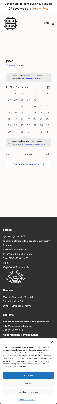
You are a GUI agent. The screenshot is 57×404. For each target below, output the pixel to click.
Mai (10, 154)
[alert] (28, 142)
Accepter (28, 375)
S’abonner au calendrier (27, 164)
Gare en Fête (40, 8)
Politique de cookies (27, 400)
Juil (47, 154)
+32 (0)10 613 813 (13, 330)
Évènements (12, 65)
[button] (52, 341)
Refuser (28, 384)
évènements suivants (33, 79)
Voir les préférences (28, 392)
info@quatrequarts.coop (17, 326)
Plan (5, 263)
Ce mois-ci (28, 154)
